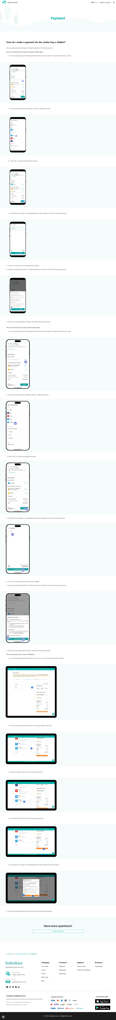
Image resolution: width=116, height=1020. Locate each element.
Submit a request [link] (105, 3)
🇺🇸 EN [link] (93, 3)
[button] (114, 2)
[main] (58, 18)
